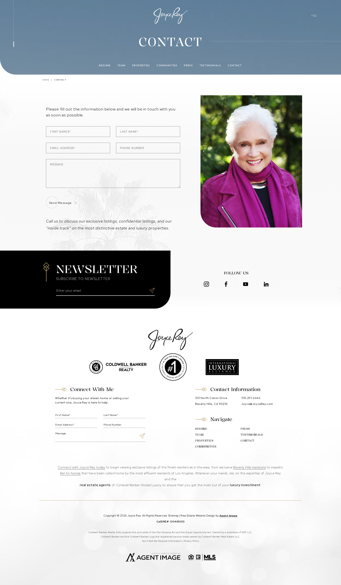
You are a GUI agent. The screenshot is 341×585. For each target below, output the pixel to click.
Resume (105, 65)
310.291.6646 (250, 398)
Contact (235, 65)
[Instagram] (206, 284)
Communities (166, 65)
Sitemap (173, 515)
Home (45, 80)
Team (121, 65)
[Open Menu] (314, 15)
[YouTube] (245, 284)
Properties (141, 65)
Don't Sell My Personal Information (162, 541)
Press (188, 65)
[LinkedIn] (266, 284)
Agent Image (228, 515)
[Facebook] (226, 284)
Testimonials (210, 65)
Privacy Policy (191, 541)
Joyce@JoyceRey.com (257, 404)
